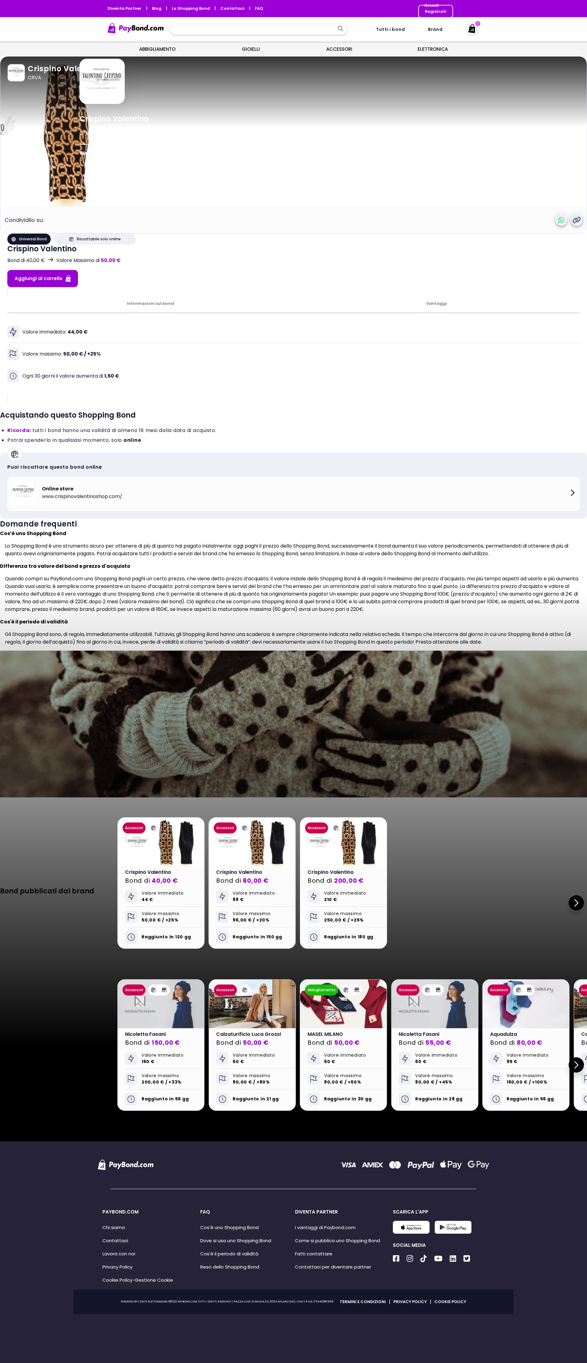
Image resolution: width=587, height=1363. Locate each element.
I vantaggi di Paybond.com (325, 1227)
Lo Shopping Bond (191, 8)
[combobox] (254, 29)
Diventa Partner (125, 8)
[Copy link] (576, 220)
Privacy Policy (117, 1267)
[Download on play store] (453, 1232)
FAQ (259, 8)
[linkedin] (453, 1258)
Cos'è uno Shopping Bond (229, 1227)
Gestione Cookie (154, 1280)
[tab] (150, 303)
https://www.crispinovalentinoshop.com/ (152, 153)
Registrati (435, 11)
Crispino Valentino (65, 69)
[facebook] (396, 1258)
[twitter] (466, 1258)
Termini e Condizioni (363, 1302)
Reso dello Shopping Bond (229, 1267)
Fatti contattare (313, 1253)
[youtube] (438, 1258)
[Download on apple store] (411, 1232)
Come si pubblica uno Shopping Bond (337, 1240)
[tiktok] (423, 1258)
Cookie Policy (117, 1280)
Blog (157, 8)
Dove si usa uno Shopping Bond (235, 1240)
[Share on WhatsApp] (561, 220)
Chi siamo (113, 1227)
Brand (435, 29)
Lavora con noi (118, 1253)
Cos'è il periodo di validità (229, 1253)
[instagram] (410, 1258)
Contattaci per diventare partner (333, 1267)
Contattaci (233, 8)
